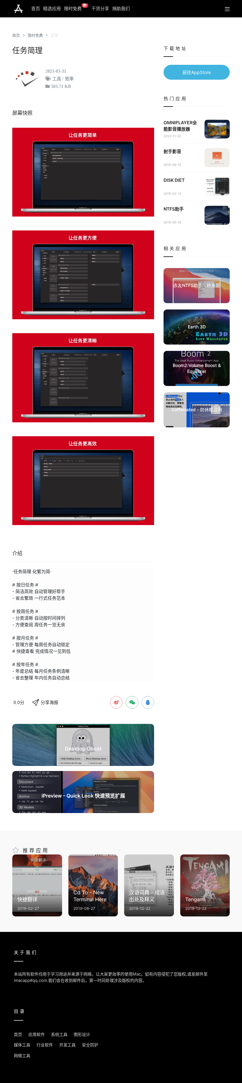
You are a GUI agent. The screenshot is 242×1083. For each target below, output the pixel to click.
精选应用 (52, 8)
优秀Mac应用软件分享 (18, 9)
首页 (35, 8)
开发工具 (67, 1044)
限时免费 (75, 7)
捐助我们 (121, 8)
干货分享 (100, 8)
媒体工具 (22, 1044)
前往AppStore (196, 72)
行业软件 (45, 1044)
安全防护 (90, 1044)
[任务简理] (83, 172)
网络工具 (22, 1055)
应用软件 (36, 1034)
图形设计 (82, 1034)
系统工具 (59, 1034)
